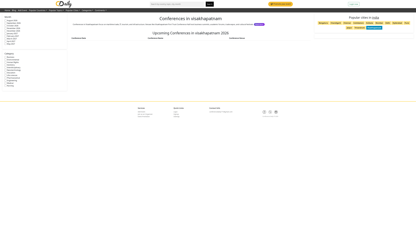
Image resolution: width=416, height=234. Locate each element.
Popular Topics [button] (55, 10)
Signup (176, 114)
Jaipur (349, 28)
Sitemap (177, 116)
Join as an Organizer (145, 114)
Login (176, 112)
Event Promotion (144, 116)
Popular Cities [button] (72, 10)
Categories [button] (87, 10)
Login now (353, 4)
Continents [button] (100, 10)
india (375, 17)
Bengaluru (323, 23)
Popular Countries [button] (37, 10)
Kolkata (369, 23)
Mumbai (379, 23)
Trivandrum (360, 28)
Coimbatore (358, 23)
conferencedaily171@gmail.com (220, 112)
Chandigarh (336, 23)
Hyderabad (397, 23)
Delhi (387, 23)
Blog (14, 10)
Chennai (347, 23)
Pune (407, 23)
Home (7, 10)
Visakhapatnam (374, 28)
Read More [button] (259, 24)
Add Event (22, 10)
